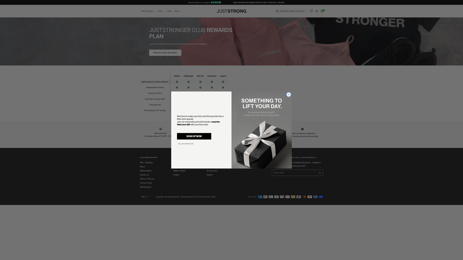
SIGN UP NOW (194, 136)
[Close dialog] (289, 94)
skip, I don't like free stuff (185, 144)
